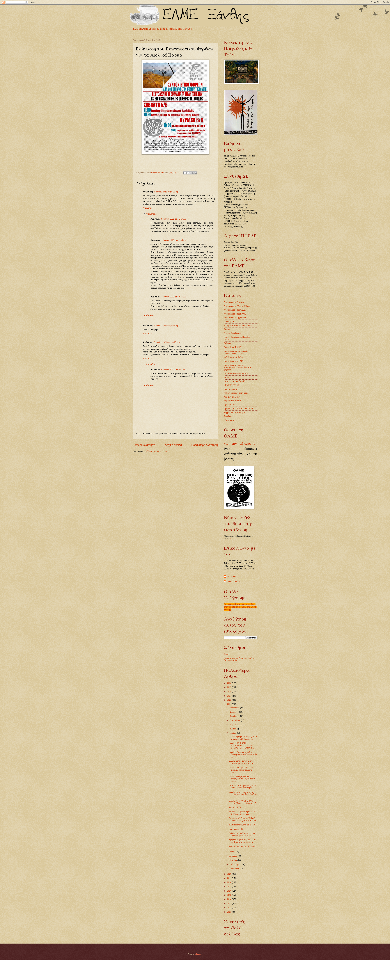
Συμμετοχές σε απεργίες (234, 412)
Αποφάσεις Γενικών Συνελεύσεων (239, 325)
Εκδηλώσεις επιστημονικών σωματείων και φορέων (236, 352)
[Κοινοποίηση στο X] (190, 172)
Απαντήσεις (151, 214)
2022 (229, 700)
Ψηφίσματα (229, 420)
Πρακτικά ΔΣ (229, 405)
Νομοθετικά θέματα (232, 401)
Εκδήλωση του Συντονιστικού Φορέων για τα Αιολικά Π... (242, 834)
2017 (229, 886)
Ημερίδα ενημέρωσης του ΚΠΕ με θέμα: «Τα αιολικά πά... (242, 841)
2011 (229, 912)
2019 (229, 878)
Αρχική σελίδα (173, 444)
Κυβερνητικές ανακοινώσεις (236, 393)
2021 (229, 704)
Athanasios (232, 576)
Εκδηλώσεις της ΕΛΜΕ (234, 361)
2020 (229, 874)
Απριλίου (233, 856)
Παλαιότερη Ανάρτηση (204, 444)
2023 (229, 696)
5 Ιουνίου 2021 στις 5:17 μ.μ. (173, 219)
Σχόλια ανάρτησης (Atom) (156, 451)
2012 (229, 908)
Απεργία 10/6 (235, 807)
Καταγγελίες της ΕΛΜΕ (234, 381)
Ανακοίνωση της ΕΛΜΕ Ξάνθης (243, 846)
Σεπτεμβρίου (235, 720)
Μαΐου (232, 852)
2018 (229, 882)
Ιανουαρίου (234, 869)
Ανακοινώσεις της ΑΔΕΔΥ (235, 310)
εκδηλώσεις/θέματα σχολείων (237, 373)
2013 (229, 903)
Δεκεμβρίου (234, 708)
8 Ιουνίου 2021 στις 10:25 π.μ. (167, 342)
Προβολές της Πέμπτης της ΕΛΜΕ (239, 408)
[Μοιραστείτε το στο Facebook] (193, 172)
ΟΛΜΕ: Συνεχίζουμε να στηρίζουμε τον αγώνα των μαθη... (242, 778)
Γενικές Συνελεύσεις (233, 333)
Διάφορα (228, 343)
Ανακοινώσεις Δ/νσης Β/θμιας (237, 306)
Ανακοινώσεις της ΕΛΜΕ (235, 314)
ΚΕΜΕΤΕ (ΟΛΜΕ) (232, 385)
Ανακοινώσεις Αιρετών (234, 302)
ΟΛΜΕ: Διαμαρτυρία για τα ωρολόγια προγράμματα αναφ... (241, 769)
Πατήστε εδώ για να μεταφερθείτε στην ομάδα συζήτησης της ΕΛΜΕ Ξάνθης (240, 607)
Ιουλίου (232, 729)
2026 (229, 683)
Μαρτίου (233, 860)
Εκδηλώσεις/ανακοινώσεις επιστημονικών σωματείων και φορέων (237, 367)
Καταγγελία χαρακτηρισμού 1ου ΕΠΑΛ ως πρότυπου (243, 813)
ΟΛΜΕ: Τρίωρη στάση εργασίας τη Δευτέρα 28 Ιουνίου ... (243, 737)
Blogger (198, 954)
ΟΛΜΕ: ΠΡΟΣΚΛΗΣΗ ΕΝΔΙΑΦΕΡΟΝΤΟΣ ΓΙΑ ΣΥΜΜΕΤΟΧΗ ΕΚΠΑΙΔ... (241, 745)
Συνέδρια (228, 416)
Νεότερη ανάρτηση (144, 444)
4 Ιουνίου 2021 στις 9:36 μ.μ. (166, 325)
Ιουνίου (232, 733)
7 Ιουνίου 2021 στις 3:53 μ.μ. (173, 240)
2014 (229, 899)
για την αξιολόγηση (240, 443)
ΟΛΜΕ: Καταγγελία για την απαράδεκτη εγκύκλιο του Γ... (243, 802)
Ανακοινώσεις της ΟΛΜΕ (235, 317)
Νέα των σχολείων (232, 397)
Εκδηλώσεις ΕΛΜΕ (232, 347)
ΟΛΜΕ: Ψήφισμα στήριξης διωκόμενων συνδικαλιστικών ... (243, 754)
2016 (229, 891)
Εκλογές (227, 377)
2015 (229, 895)
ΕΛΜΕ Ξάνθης (233, 581)
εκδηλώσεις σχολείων (233, 357)
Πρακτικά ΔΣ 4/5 (236, 829)
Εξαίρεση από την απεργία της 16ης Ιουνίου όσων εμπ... (242, 786)
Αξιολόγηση (229, 321)
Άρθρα (227, 329)
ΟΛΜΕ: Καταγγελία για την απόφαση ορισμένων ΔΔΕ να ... (243, 794)
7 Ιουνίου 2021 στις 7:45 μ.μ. (173, 297)
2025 (229, 687)
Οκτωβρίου (234, 716)
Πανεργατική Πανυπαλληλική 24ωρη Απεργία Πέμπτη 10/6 (242, 819)
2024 (229, 691)
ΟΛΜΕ (227, 654)
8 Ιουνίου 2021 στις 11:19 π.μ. (174, 369)
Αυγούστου (234, 725)
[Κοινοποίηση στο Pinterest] (195, 172)
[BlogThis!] (187, 172)
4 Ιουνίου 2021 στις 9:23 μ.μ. (166, 192)
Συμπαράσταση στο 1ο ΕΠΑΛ (242, 825)
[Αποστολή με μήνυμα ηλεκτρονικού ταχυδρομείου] (184, 172)
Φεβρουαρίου (235, 864)
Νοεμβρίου (234, 712)
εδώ (230, 539)
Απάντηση (147, 208)
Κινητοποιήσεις (230, 389)
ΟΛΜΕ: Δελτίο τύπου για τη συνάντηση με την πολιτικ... (242, 762)
